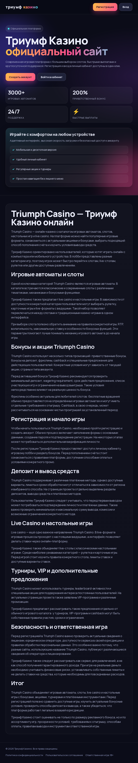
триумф (22, 7)
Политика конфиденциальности (24, 755)
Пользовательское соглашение (64, 755)
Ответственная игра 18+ (99, 755)
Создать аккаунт (20, 77)
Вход (126, 7)
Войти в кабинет (52, 77)
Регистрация (105, 7)
